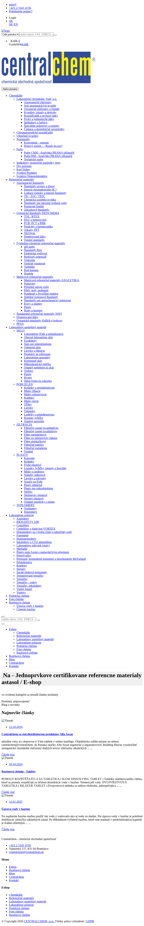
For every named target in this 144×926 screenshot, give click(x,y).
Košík (24, 44)
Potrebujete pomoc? (20, 11)
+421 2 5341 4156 (20, 8)
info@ (12, 4)
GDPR (90, 921)
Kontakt (14, 666)
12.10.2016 (15, 726)
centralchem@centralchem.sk (26, 852)
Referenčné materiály (21, 898)
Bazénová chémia (19, 656)
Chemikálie (15, 894)
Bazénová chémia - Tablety (19, 771)
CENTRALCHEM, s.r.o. (39, 921)
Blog (12, 659)
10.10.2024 (15, 764)
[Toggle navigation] (3, 623)
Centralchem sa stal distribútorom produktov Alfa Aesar (37, 734)
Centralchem (16, 662)
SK (11, 21)
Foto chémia (16, 911)
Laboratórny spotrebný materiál (27, 901)
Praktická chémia (19, 908)
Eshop (12, 629)
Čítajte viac (8, 754)
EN (16, 24)
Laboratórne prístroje (21, 904)
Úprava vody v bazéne (16, 809)
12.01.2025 (15, 801)
